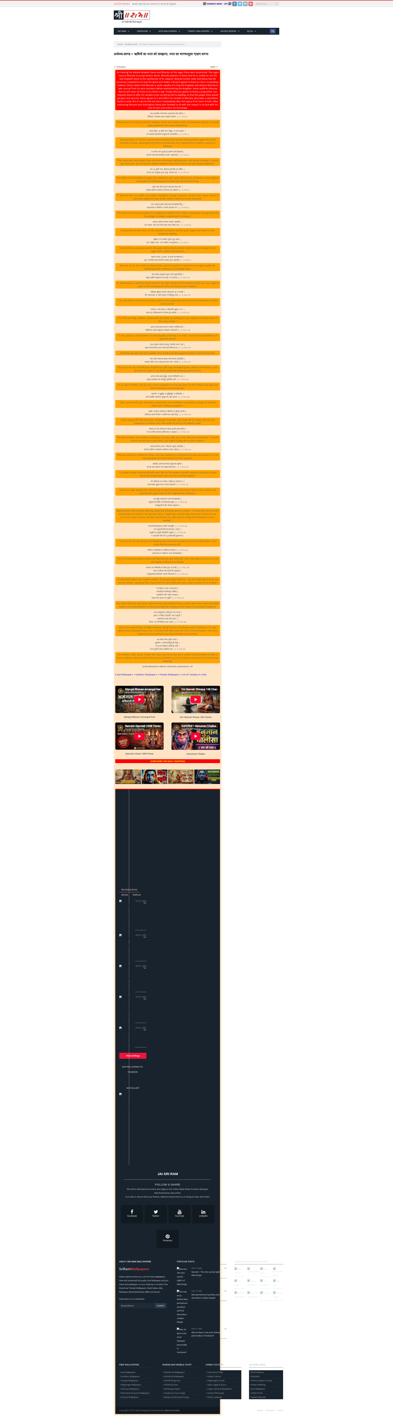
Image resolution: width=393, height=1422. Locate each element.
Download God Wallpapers (251, 1261)
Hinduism (142, 31)
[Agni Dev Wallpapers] (240, 1295)
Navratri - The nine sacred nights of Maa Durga (141, 1038)
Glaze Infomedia (172, 1410)
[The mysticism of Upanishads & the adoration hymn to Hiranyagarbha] (125, 909)
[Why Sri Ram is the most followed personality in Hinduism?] (125, 1003)
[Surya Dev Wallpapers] (278, 1284)
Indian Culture (214, 1376)
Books (124, 894)
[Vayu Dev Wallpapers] (253, 1295)
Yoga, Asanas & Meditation (220, 1388)
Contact (281, 1410)
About (260, 1410)
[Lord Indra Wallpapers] (240, 1284)
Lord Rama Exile (133, 1109)
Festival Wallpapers (130, 1397)
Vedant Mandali (258, 1397)
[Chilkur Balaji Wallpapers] (278, 1296)
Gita (160, 1288)
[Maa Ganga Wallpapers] (240, 1272)
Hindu (122, 1276)
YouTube (179, 1215)
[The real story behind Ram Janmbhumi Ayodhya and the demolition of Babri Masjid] (125, 946)
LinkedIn (203, 1215)
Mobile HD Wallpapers (174, 1372)
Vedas (155, 1288)
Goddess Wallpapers (146, 674)
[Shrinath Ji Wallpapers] (265, 1296)
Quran (157, 1291)
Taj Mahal (255, 1376)
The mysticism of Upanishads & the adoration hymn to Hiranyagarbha (140, 916)
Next (143, 1104)
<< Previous (120, 66)
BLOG (250, 31)
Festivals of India (215, 1372)
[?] (128, 783)
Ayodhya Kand (131, 44)
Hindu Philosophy (216, 1393)
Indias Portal (257, 1393)
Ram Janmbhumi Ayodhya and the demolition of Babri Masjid (140, 948)
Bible (147, 1291)
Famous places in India (261, 1380)
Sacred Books (228, 31)
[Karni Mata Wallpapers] (265, 1272)
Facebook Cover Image (174, 1393)
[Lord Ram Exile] (132, 1100)
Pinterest (167, 1240)
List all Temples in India (194, 674)
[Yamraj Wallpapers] (253, 1283)
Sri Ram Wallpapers (139, 1261)
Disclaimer (270, 1410)
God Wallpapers (167, 31)
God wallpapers (158, 1276)
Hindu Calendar (215, 1397)
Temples (136, 894)
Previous (123, 1104)
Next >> (214, 66)
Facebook (132, 1215)
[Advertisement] (223, 17)
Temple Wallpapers (199, 31)
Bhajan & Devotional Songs (176, 1397)
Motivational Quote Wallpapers (135, 1393)
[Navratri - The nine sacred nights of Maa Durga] (125, 1033)
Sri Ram (122, 31)
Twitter (155, 1215)
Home (120, 44)
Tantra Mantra (257, 1372)
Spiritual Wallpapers (130, 1388)
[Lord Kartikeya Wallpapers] (265, 1284)
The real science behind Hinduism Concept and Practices (140, 979)
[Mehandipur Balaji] (278, 1272)
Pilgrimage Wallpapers (131, 1384)
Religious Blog (129, 889)
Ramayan (123, 1291)
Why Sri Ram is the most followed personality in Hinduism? (141, 1010)
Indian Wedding (258, 1384)
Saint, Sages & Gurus (217, 1384)
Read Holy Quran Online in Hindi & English (154, 3)
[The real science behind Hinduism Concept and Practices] (125, 974)
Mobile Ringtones (172, 1380)
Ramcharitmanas (136, 1291)
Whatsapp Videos (172, 1388)
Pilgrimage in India (216, 1380)
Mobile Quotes (171, 1384)
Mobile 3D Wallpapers (174, 1376)
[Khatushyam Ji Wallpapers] (253, 1272)
